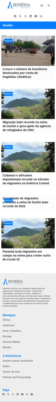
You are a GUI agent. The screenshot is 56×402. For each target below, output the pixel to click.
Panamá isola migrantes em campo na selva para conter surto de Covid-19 (26, 255)
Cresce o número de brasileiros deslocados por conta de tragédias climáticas (25, 73)
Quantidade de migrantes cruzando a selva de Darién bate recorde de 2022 (25, 202)
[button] (42, 5)
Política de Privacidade (17, 377)
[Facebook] (15, 16)
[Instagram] (20, 16)
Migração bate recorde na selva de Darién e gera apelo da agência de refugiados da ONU (27, 126)
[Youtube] (22, 394)
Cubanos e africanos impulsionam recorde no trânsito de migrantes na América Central (26, 179)
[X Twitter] (25, 16)
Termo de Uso (11, 371)
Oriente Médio (11, 341)
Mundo (7, 347)
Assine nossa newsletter (18, 360)
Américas (8, 41)
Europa (7, 336)
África (6, 319)
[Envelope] (35, 16)
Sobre (6, 366)
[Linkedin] (30, 16)
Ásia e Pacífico (12, 330)
